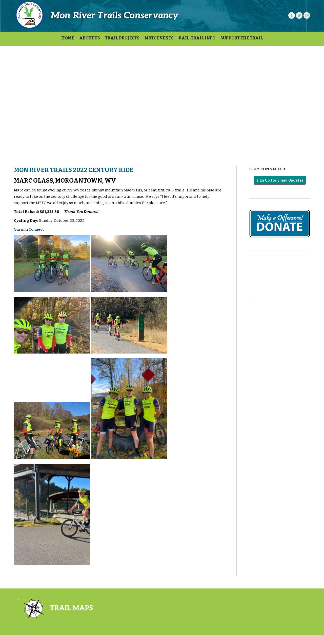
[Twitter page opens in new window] (299, 15)
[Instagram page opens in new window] (306, 15)
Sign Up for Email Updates (279, 180)
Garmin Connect (29, 229)
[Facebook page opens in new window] (291, 15)
